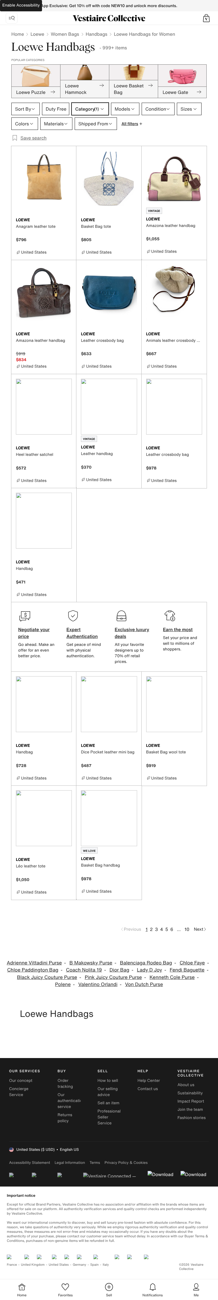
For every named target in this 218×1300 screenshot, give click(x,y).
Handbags (96, 34)
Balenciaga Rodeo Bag (146, 962)
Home (17, 34)
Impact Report (190, 1101)
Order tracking (65, 1084)
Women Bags (65, 34)
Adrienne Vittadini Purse (34, 962)
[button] (206, 18)
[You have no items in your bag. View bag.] (206, 18)
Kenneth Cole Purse (172, 977)
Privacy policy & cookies (126, 1162)
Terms (94, 1162)
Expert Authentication (82, 633)
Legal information (69, 1162)
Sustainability (190, 1093)
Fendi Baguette (187, 970)
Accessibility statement (29, 1162)
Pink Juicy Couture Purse (113, 977)
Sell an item (109, 1103)
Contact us (147, 1089)
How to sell (108, 1081)
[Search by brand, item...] (12, 18)
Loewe (37, 34)
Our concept (20, 1081)
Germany (79, 1265)
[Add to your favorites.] (68, 220)
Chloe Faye (192, 962)
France (12, 1265)
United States (59, 1265)
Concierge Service (18, 1092)
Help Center (148, 1081)
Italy (106, 1265)
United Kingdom (33, 1265)
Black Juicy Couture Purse (47, 977)
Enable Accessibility (21, 5)
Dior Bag (119, 970)
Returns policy (65, 1118)
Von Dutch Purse (144, 984)
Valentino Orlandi (98, 984)
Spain (94, 1265)
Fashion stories (191, 1118)
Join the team (190, 1110)
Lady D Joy (149, 970)
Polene (63, 984)
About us (185, 1085)
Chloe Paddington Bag (32, 970)
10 (187, 929)
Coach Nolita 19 (84, 970)
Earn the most (178, 629)
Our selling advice (108, 1092)
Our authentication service (71, 1101)
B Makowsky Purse (91, 962)
